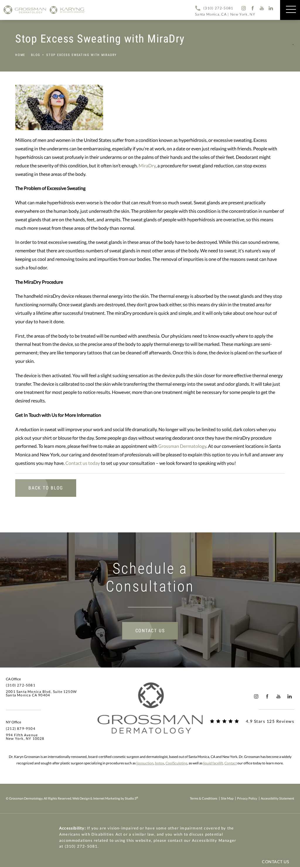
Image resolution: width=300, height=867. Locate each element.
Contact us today (82, 463)
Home (20, 55)
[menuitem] (243, 8)
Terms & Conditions (203, 798)
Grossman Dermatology (182, 446)
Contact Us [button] (275, 861)
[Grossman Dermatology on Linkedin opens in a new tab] (271, 8)
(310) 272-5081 (81, 846)
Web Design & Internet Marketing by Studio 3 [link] (105, 798)
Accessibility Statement (277, 798)
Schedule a (150, 577)
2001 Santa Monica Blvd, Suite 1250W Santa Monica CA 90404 (41, 693)
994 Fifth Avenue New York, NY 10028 (25, 736)
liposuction (145, 763)
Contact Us (150, 630)
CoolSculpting (176, 763)
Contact (230, 763)
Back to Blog (45, 488)
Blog (35, 55)
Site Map (227, 798)
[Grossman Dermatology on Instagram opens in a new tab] (243, 8)
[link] (214, 8)
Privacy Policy (247, 798)
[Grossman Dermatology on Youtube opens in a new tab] (262, 8)
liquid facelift (213, 763)
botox (159, 763)
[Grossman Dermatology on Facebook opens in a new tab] (252, 8)
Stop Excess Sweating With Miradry (81, 55)
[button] (291, 9)
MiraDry (147, 165)
